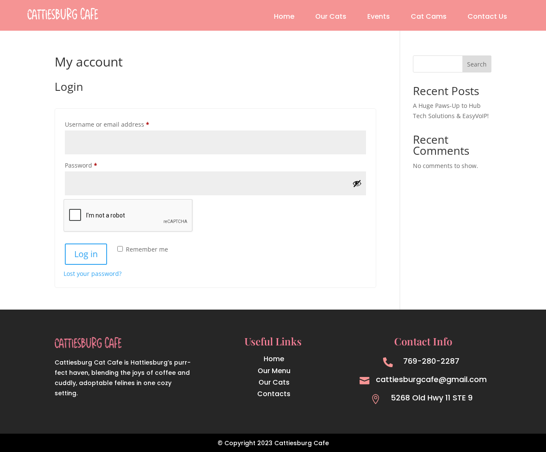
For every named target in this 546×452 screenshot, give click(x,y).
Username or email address (120, 124)
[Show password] (357, 183)
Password (94, 165)
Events (378, 17)
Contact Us (487, 17)
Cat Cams (429, 17)
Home (284, 17)
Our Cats (330, 17)
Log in (86, 254)
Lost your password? (93, 273)
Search (477, 64)
